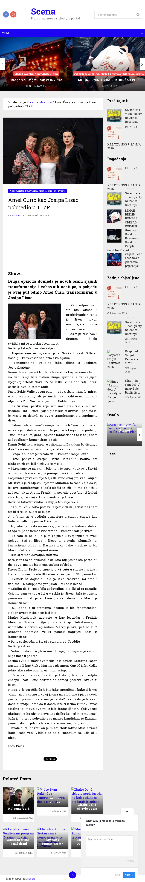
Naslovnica (17, 190)
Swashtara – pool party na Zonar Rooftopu (133, 115)
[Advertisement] (52, 244)
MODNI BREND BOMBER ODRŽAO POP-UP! (131, 218)
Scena (43, 11)
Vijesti (42, 190)
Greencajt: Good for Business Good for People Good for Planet (123, 240)
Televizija (31, 190)
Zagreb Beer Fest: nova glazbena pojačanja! (133, 260)
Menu (6, 32)
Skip (117, 874)
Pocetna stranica (39, 102)
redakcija (18, 215)
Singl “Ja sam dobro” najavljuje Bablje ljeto (132, 386)
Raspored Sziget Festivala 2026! (131, 357)
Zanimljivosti (56, 190)
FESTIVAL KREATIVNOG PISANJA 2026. (124, 137)
